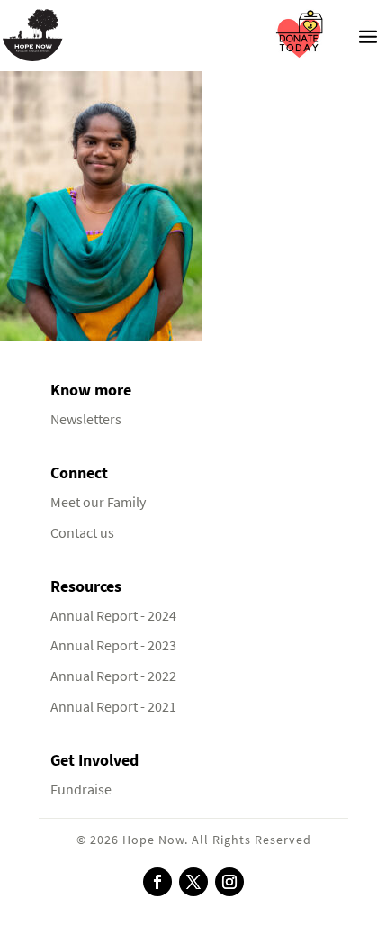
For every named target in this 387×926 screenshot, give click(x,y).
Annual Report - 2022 (113, 676)
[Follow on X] (193, 881)
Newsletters (86, 419)
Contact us (82, 532)
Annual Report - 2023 (113, 645)
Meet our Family (98, 502)
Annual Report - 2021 (113, 706)
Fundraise (81, 789)
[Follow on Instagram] (229, 881)
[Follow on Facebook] (157, 881)
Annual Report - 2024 (113, 615)
